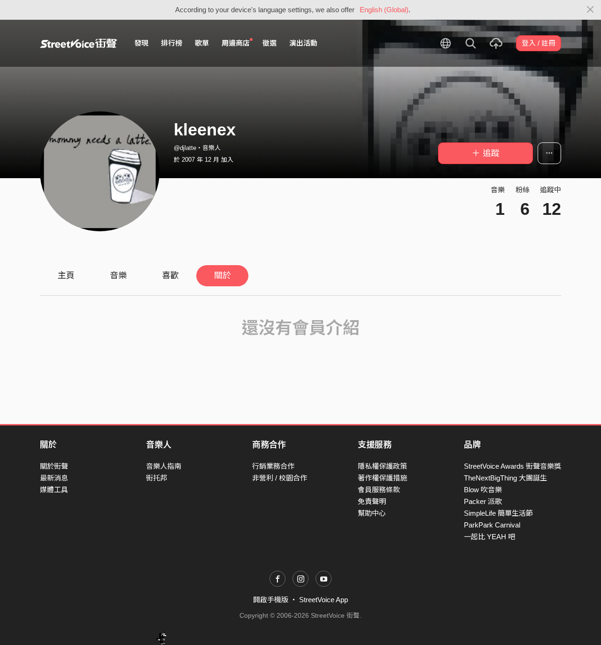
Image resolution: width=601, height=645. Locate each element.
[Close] (590, 10)
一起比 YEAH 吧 (489, 537)
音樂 (118, 275)
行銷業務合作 (273, 466)
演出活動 (303, 43)
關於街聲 (54, 466)
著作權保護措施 (382, 478)
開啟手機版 (270, 600)
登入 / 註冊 (538, 43)
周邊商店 (236, 43)
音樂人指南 (163, 466)
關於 (222, 275)
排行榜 (171, 43)
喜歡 (170, 275)
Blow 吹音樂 (483, 490)
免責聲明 (372, 501)
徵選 (269, 43)
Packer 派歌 (483, 501)
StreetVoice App (323, 600)
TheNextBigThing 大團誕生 (505, 478)
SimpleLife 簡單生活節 (498, 513)
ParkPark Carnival (492, 525)
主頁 (66, 275)
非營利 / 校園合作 (279, 478)
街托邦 (156, 478)
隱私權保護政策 (382, 466)
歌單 (202, 43)
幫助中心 (372, 513)
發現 (141, 43)
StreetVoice (78, 43)
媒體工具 (54, 490)
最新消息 (54, 478)
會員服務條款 (379, 490)
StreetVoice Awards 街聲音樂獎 (512, 466)
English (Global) (384, 10)
